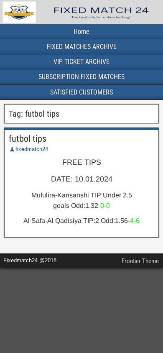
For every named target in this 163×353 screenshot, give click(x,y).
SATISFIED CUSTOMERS (81, 92)
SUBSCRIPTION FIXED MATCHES (81, 77)
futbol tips (27, 138)
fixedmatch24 (31, 149)
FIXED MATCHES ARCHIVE (82, 47)
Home (81, 32)
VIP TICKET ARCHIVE (81, 62)
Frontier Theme (140, 261)
